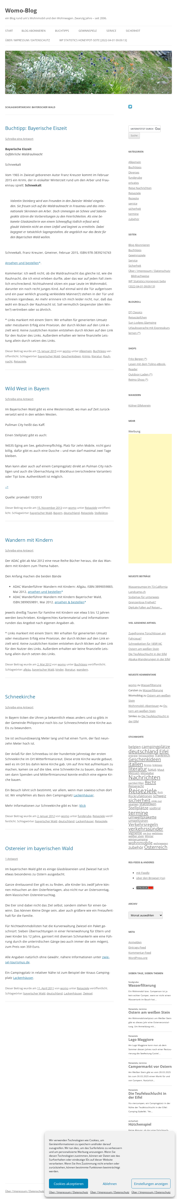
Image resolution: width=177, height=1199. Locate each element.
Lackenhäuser (84, 795)
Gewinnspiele (88, 31)
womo (67, 351)
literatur (97, 356)
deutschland (72, 513)
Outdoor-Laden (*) (140, 374)
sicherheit (134, 209)
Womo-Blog (21, 10)
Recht (150, 782)
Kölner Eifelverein (139, 405)
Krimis (86, 356)
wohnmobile (140, 842)
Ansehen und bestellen (22, 263)
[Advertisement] (150, 498)
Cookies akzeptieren (69, 1184)
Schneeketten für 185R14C (145, 644)
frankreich (162, 755)
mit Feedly (143, 873)
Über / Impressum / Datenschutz (68, 1192)
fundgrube (84, 816)
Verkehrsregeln (143, 824)
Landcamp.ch (137, 592)
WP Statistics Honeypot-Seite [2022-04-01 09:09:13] (93, 40)
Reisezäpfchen (137, 317)
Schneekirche (20, 696)
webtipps (157, 833)
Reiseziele (20, 361)
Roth (160, 792)
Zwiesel (87, 993)
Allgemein (85, 351)
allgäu (27, 669)
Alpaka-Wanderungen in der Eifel (149, 659)
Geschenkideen (71, 356)
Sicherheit (133, 31)
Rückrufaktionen (140, 796)
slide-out (156, 801)
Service (111, 31)
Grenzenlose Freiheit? (142, 602)
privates (133, 183)
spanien (133, 804)
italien (135, 763)
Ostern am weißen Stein (143, 649)
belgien (134, 746)
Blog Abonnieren (34, 31)
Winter (149, 836)
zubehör (133, 219)
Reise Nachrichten (140, 188)
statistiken (147, 804)
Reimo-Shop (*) (138, 379)
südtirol (155, 808)
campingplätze (156, 746)
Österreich (156, 847)
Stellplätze (101, 513)
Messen (134, 773)
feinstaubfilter (146, 755)
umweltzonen (138, 821)
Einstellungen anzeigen (151, 1184)
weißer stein (136, 836)
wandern (82, 669)
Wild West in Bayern (27, 388)
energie (133, 755)
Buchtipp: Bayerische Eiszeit (36, 128)
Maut (160, 770)
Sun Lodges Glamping (142, 323)
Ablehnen (110, 1184)
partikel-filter (136, 783)
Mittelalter (147, 773)
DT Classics (135, 312)
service (132, 203)
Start (9, 31)
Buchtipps (62, 31)
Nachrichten (144, 777)
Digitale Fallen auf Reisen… (145, 607)
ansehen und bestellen (44, 592)
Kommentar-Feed (139, 953)
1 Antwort (11, 859)
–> (6, 487)
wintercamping (138, 839)
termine (133, 214)
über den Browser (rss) (150, 878)
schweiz (159, 795)
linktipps (157, 765)
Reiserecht (136, 786)
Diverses (133, 172)
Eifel (164, 751)
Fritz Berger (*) (137, 359)
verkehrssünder (145, 829)
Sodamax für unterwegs (143, 597)
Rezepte (133, 198)
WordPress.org (137, 958)
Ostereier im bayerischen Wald (39, 848)
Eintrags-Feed (137, 947)
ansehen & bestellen (69, 602)
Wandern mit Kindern (29, 540)
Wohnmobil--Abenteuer (143, 706)
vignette (135, 832)
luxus (152, 769)
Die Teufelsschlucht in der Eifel (147, 654)
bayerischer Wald (49, 356)
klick (82, 806)
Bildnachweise (140, 276)
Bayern (57, 513)
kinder (59, 669)
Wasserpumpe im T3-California (148, 587)
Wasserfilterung (151, 685)
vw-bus (147, 833)
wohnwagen (160, 843)
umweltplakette (142, 817)
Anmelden (135, 942)
